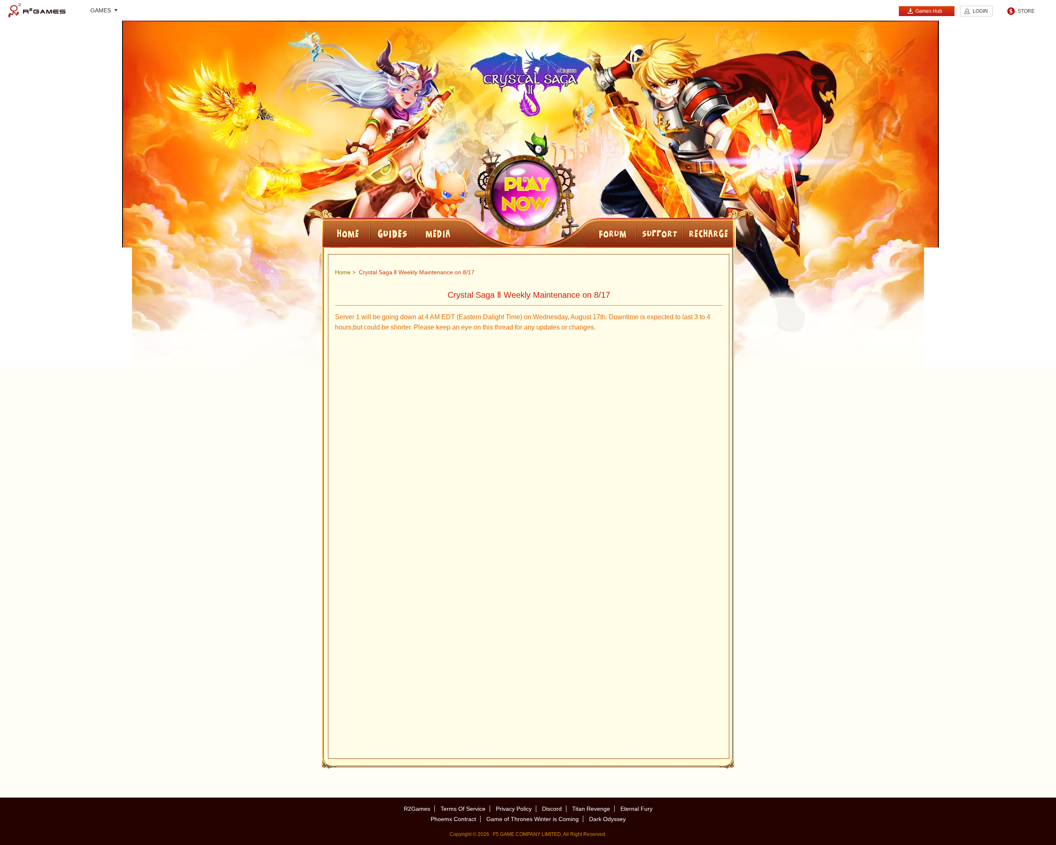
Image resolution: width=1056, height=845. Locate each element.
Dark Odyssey (607, 819)
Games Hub (928, 11)
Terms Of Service (463, 808)
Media (465, 233)
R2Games (37, 10)
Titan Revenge (591, 808)
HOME (346, 233)
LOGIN (980, 11)
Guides (392, 233)
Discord (552, 808)
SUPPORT (659, 233)
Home (343, 272)
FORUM (590, 233)
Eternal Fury (636, 808)
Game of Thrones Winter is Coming (532, 819)
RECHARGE (708, 233)
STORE (1026, 11)
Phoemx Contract (453, 819)
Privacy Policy (514, 808)
